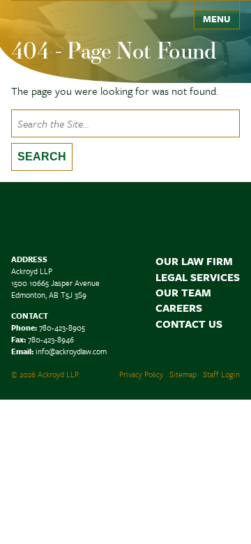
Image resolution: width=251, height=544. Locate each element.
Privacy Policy (141, 374)
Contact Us (188, 323)
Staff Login (221, 374)
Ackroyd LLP (56, 16)
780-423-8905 (62, 327)
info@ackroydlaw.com (71, 351)
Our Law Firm (194, 261)
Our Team (183, 292)
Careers (178, 307)
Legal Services (197, 277)
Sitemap (183, 374)
